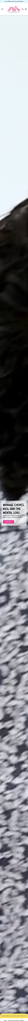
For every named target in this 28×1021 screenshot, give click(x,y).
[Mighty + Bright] (14, 9)
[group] (14, 1)
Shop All (9, 521)
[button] (22, 9)
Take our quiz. (23, 1016)
